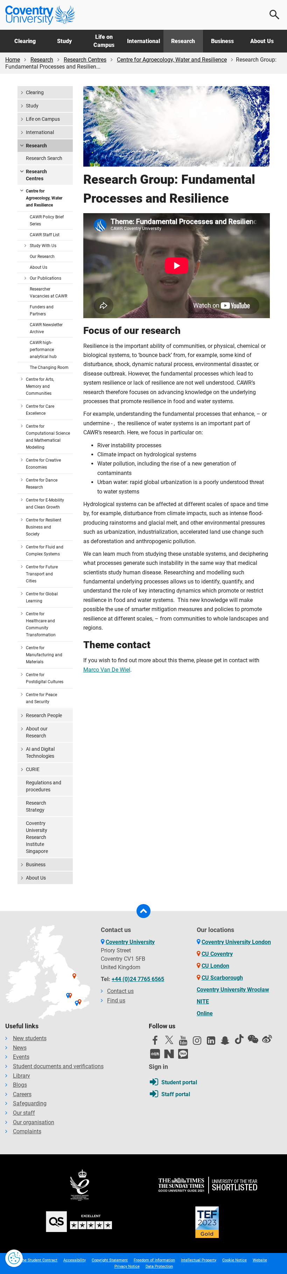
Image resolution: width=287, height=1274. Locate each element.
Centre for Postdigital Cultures (44, 678)
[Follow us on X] (169, 1040)
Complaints (27, 1131)
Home (12, 59)
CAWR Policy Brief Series (47, 220)
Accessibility (74, 1260)
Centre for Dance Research (41, 484)
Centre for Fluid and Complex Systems (44, 550)
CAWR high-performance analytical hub (43, 349)
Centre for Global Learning (42, 597)
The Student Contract (38, 1260)
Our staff (24, 1113)
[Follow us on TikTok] (239, 1039)
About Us (262, 41)
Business (222, 41)
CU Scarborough (222, 977)
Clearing (25, 41)
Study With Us (43, 245)
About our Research (37, 732)
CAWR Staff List (44, 234)
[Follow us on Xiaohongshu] (155, 1054)
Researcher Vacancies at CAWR (48, 293)
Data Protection (159, 1266)
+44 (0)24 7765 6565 (138, 979)
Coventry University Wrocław (233, 989)
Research (183, 41)
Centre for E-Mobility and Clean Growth (45, 504)
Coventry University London (236, 942)
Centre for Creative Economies (43, 464)
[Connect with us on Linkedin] (211, 1042)
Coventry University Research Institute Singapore (37, 837)
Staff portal (175, 1094)
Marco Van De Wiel (106, 669)
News (20, 1047)
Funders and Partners (42, 310)
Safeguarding (30, 1103)
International (143, 41)
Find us (116, 1000)
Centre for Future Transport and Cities (42, 574)
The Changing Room (49, 367)
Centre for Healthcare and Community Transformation (41, 624)
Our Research (42, 256)
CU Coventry (217, 954)
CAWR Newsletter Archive (46, 328)
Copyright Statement (110, 1260)
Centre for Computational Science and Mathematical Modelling (48, 437)
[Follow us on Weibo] (267, 1039)
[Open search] (275, 15)
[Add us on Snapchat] (225, 1042)
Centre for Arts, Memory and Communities (40, 386)
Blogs (20, 1085)
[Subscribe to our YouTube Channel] (183, 1042)
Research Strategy (36, 806)
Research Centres (85, 59)
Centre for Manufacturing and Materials (44, 654)
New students (30, 1038)
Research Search (44, 158)
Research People (44, 715)
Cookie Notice (234, 1260)
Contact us (120, 991)
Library (21, 1075)
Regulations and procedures (43, 786)
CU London (215, 965)
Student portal (179, 1082)
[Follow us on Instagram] (197, 1042)
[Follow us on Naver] (169, 1054)
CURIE (33, 769)
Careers (22, 1094)
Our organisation (33, 1122)
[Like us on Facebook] (155, 1042)
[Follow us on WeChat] (253, 1039)
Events (21, 1057)
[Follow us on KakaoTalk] (183, 1054)
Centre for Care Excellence (40, 410)
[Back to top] (143, 911)
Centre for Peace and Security (41, 698)
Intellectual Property (198, 1260)
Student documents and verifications (58, 1066)
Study (64, 41)
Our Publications (45, 278)
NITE (203, 1001)
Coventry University (130, 942)
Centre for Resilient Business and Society (43, 527)
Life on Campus (103, 41)
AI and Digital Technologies (40, 752)
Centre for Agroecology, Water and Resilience (172, 59)
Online (205, 1013)
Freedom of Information (154, 1260)
